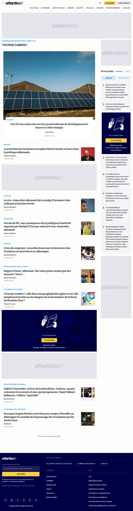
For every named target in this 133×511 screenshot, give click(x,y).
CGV (90, 476)
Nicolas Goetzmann (10, 278)
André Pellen (49, 132)
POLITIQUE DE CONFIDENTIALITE (99, 493)
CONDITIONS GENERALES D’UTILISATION (102, 506)
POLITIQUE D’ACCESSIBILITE (98, 497)
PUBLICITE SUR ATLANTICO (98, 485)
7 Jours (127, 71)
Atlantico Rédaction (10, 156)
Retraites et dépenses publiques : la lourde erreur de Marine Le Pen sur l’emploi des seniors (117, 197)
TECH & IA (90, 8)
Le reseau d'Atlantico (86, 463)
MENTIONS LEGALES (95, 481)
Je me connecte (124, 3)
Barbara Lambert (9, 399)
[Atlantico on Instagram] (29, 500)
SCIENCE (99, 8)
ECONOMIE (45, 8)
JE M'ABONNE (109, 3)
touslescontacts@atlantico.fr (21, 506)
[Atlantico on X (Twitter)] (11, 500)
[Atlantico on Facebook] (17, 500)
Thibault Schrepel (9, 304)
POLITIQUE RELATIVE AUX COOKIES (100, 501)
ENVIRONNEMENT (113, 8)
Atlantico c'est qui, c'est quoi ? (59, 463)
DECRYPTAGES (51, 476)
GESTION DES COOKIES (96, 489)
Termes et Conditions (18, 481)
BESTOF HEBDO (51, 497)
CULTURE (126, 8)
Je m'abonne (49, 340)
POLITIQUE (34, 8)
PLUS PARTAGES (123, 78)
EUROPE (70, 8)
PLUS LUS (108, 78)
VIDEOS (48, 489)
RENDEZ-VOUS (51, 485)
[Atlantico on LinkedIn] (23, 500)
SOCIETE (79, 8)
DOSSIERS (49, 481)
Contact (104, 463)
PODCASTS (50, 493)
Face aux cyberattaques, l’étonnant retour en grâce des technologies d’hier (117, 106)
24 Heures (119, 71)
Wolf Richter (8, 424)
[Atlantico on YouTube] (35, 500)
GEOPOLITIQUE (58, 8)
